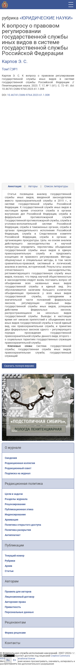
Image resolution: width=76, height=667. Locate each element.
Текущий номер (14, 555)
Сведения (11, 457)
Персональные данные (19, 612)
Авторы (33, 186)
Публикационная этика (19, 509)
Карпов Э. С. (14, 61)
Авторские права (15, 601)
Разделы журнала (16, 499)
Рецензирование (15, 504)
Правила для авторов (18, 591)
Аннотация (14, 186)
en (14, 660)
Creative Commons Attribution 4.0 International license (35, 657)
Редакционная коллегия (20, 463)
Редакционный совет (18, 468)
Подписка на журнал (17, 473)
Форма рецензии (15, 632)
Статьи (9, 571)
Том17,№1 (10, 69)
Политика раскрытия (18, 529)
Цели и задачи (14, 493)
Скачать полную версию (19, 365)
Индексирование (15, 514)
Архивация (11, 519)
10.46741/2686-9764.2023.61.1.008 (28, 94)
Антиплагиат (12, 535)
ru (8, 660)
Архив (8, 565)
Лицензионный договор (19, 596)
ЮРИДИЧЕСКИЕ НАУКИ (46, 18)
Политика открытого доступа (23, 524)
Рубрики (10, 560)
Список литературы (56, 186)
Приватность (13, 607)
